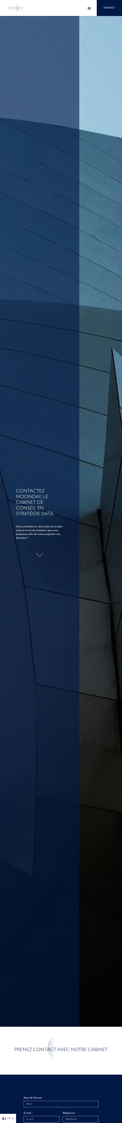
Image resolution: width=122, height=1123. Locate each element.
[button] (89, 8)
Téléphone (69, 1113)
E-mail (28, 1113)
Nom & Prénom (33, 1098)
